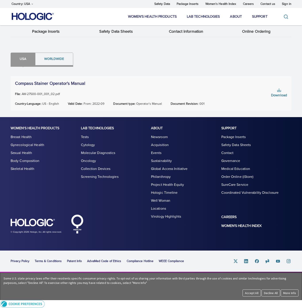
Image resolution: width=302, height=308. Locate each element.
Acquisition (160, 145)
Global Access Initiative (169, 169)
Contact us (267, 4)
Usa (23, 59)
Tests (85, 137)
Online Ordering (256, 31)
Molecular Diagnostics (98, 153)
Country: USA (21, 4)
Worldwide (54, 59)
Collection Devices (96, 169)
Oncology (88, 161)
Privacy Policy (20, 261)
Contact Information (186, 31)
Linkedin (246, 261)
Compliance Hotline (140, 261)
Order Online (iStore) (237, 177)
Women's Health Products (152, 16)
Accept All (251, 293)
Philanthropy (161, 177)
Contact (227, 153)
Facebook (257, 261)
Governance (230, 161)
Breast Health (21, 137)
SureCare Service (234, 185)
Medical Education (235, 169)
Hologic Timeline (164, 192)
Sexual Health (21, 153)
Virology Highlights (166, 216)
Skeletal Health (22, 169)
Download (279, 95)
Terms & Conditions (48, 261)
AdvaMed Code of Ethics (104, 261)
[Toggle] (287, 16)
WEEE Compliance (171, 261)
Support (260, 16)
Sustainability (161, 161)
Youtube (278, 261)
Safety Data (162, 4)
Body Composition (25, 161)
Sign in (286, 4)
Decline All (271, 293)
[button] (151, 304)
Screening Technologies (100, 177)
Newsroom (159, 137)
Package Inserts (188, 4)
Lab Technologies (203, 16)
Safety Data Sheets (116, 31)
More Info (289, 293)
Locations (158, 208)
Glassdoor (267, 261)
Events (156, 153)
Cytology (88, 145)
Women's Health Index (220, 4)
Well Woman (160, 200)
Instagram (288, 261)
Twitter (235, 261)
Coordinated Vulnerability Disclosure (250, 192)
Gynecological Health (27, 145)
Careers (248, 4)
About (236, 16)
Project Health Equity (167, 185)
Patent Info (74, 261)
